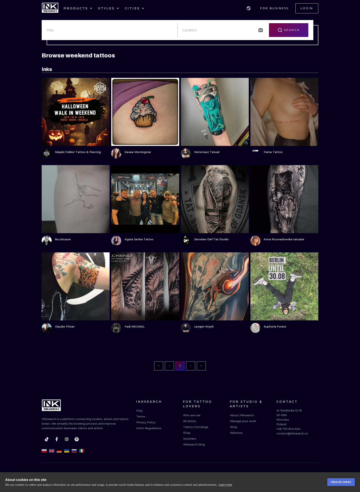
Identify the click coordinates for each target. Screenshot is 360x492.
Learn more (225, 484)
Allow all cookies (341, 482)
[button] (249, 8)
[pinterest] (77, 439)
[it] (81, 451)
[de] (59, 451)
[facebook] (57, 439)
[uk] (66, 451)
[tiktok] (47, 439)
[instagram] (67, 439)
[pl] (44, 451)
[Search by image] (260, 30)
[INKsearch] (50, 8)
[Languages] (249, 8)
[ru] (74, 451)
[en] (51, 451)
